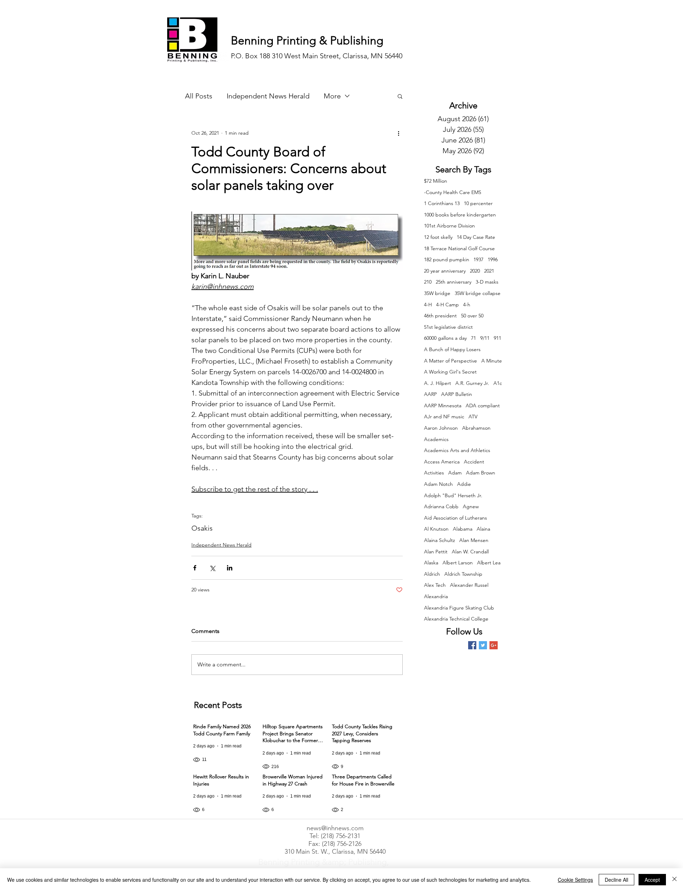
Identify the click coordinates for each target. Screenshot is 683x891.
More (332, 96)
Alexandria (436, 596)
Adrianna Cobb (441, 506)
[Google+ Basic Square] (493, 645)
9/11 (484, 338)
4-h (466, 304)
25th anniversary (453, 282)
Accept (652, 879)
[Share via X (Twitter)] (212, 567)
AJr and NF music (444, 416)
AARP (430, 394)
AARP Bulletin (456, 394)
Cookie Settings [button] (575, 879)
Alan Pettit (436, 551)
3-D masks (487, 282)
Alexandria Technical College (456, 619)
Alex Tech (435, 585)
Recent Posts (218, 705)
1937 (478, 259)
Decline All (616, 879)
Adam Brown (480, 472)
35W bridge (437, 293)
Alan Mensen (473, 540)
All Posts (198, 96)
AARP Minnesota (442, 405)
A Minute (491, 361)
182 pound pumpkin (446, 259)
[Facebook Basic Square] (472, 645)
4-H (428, 304)
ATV (472, 416)
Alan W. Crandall (470, 551)
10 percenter (478, 203)
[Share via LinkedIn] (229, 567)
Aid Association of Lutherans (455, 518)
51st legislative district (448, 327)
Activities (434, 472)
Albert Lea (489, 562)
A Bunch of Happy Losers (452, 349)
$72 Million (435, 181)
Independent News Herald (268, 96)
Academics (436, 439)
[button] (400, 96)
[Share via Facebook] (194, 567)
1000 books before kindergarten (460, 214)
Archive (463, 105)
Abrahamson (476, 428)
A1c (497, 383)
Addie (464, 484)
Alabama (462, 529)
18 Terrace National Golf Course (459, 248)
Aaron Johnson (441, 428)
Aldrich (432, 574)
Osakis (202, 528)
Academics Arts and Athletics (457, 450)
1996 (493, 259)
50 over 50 (472, 315)
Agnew (471, 506)
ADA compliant (483, 405)
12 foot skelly (438, 237)
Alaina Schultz (439, 540)
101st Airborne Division (449, 225)
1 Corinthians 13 (442, 203)
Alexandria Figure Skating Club (459, 608)
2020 (475, 271)
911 (497, 338)
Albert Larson (458, 562)
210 (427, 282)
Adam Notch (438, 484)
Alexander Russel (469, 585)
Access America (442, 461)
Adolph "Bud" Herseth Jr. (453, 495)
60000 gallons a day (445, 338)
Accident (474, 461)
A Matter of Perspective (450, 361)
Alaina (483, 529)
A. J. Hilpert (437, 383)
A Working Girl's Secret (450, 372)
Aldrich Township (463, 574)
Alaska (431, 562)
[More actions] (398, 133)
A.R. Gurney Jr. (472, 383)
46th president (440, 315)
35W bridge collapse (478, 293)
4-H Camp (447, 304)
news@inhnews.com (335, 828)
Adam (455, 472)
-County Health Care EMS (452, 192)
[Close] (674, 879)
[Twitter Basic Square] (483, 645)
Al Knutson (436, 529)
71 (473, 338)
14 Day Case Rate (476, 237)
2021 (489, 271)
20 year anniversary (445, 271)
